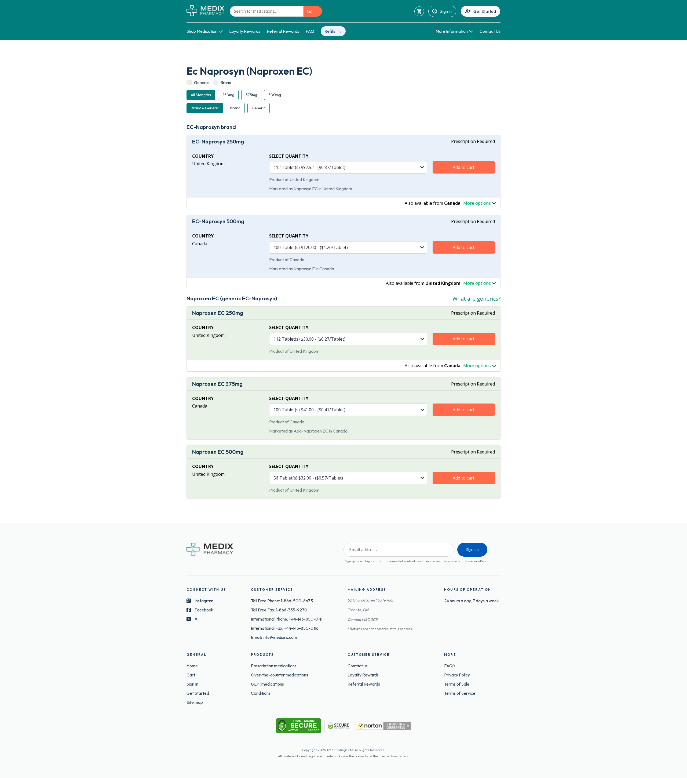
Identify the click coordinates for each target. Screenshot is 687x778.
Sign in (446, 11)
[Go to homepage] (205, 11)
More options (477, 203)
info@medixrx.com (280, 637)
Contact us (358, 665)
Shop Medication (202, 31)
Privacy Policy (457, 675)
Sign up (472, 549)
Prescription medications (274, 665)
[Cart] (419, 11)
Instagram (204, 600)
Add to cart (463, 167)
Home (192, 665)
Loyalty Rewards (244, 31)
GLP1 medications (267, 684)
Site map (195, 702)
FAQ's (449, 665)
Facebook (204, 610)
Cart (191, 675)
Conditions (261, 693)
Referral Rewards (283, 31)
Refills (329, 31)
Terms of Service (459, 693)
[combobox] (267, 11)
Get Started (484, 11)
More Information (452, 31)
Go (310, 11)
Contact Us (490, 31)
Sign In (192, 684)
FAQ (310, 31)
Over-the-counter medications (279, 675)
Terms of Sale (456, 684)
